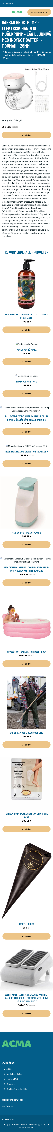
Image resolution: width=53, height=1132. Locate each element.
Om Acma (11, 1084)
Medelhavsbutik (39, 12)
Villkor (24, 1124)
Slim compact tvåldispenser (26, 532)
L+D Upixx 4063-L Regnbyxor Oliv (26, 732)
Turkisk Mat (12, 1079)
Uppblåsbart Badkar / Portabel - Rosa (26, 651)
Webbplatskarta (26, 1127)
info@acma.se (8, 4)
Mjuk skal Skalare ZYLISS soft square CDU (26, 451)
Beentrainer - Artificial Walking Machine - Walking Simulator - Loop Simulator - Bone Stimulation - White (26, 998)
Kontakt (15, 1124)
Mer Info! (26, 135)
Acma (9, 1068)
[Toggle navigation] (5, 12)
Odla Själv (18, 120)
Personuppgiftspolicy (39, 1124)
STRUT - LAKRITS (26, 924)
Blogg (7, 1124)
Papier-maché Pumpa (26, 349)
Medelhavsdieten (14, 1074)
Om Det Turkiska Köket (17, 1089)
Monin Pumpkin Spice (26, 381)
